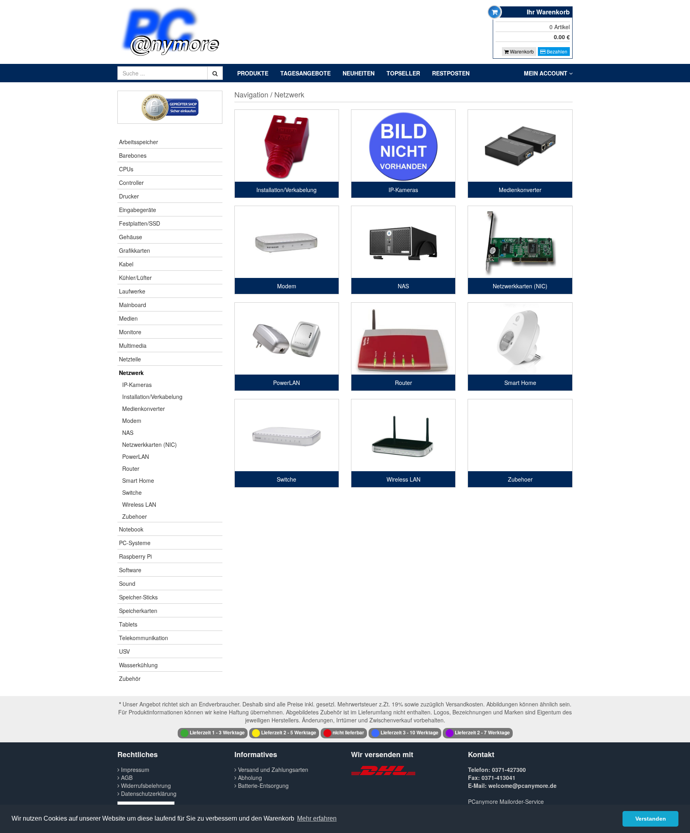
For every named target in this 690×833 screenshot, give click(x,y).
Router (130, 468)
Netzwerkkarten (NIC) (149, 444)
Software (130, 570)
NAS (127, 432)
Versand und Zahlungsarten (272, 770)
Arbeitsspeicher (138, 142)
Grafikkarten (134, 250)
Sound (127, 583)
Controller (131, 182)
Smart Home (138, 480)
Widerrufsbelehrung (145, 785)
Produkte (252, 73)
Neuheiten (359, 73)
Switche (132, 492)
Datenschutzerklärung (147, 793)
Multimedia (133, 345)
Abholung (249, 777)
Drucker (129, 196)
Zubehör (130, 678)
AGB (126, 777)
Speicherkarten (138, 611)
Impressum (134, 770)
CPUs (126, 169)
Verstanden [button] (650, 818)
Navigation (251, 94)
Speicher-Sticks (138, 597)
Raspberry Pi (135, 556)
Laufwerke (132, 291)
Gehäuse (130, 237)
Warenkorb (521, 51)
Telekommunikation (143, 638)
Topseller (403, 73)
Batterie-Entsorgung (262, 785)
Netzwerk (131, 373)
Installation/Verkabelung (152, 397)
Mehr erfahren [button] (317, 818)
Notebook (131, 529)
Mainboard (132, 305)
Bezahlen (556, 51)
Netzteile (130, 359)
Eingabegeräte (137, 210)
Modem (131, 420)
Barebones (133, 155)
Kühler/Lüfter (135, 278)
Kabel (126, 264)
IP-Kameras (137, 385)
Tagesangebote (305, 73)
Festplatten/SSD (139, 223)
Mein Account (546, 73)
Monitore (130, 332)
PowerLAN (135, 456)
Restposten (451, 73)
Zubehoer (134, 516)
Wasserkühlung (138, 665)
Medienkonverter (143, 409)
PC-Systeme (135, 543)
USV (124, 651)
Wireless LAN (139, 504)
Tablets (128, 624)
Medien (128, 318)
